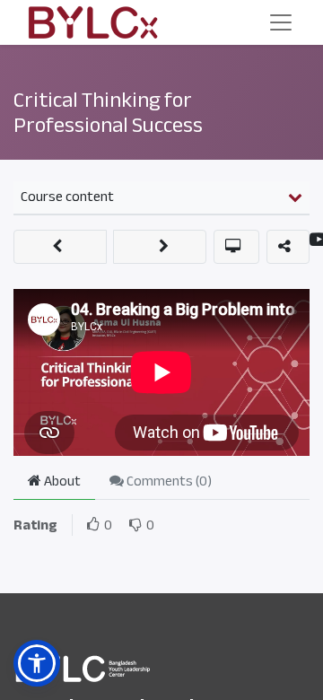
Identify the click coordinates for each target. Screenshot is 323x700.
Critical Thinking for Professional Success (108, 113)
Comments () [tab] (168, 481)
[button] (60, 247)
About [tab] (61, 481)
